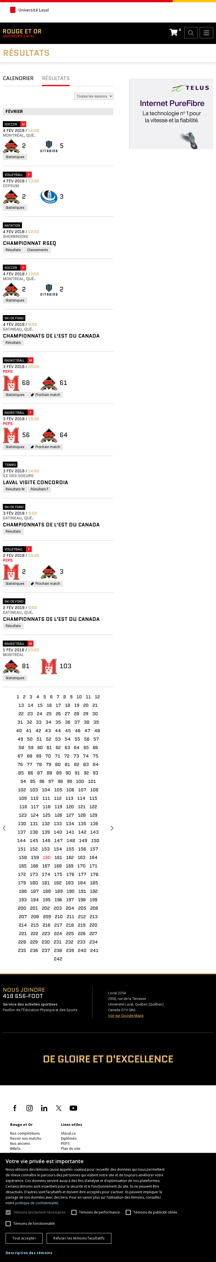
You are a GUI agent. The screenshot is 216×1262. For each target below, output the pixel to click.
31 (20, 722)
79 (48, 764)
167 (46, 866)
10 (79, 697)
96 (41, 781)
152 (34, 849)
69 (38, 756)
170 (81, 866)
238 (58, 950)
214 (23, 925)
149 (83, 840)
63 (67, 747)
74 (86, 756)
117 (35, 806)
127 (70, 815)
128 (82, 815)
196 (58, 899)
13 (21, 705)
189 (59, 891)
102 (22, 790)
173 (34, 874)
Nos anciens (20, 1143)
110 (35, 798)
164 (93, 857)
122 (93, 806)
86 (30, 773)
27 (67, 713)
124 (35, 815)
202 (46, 908)
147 (58, 840)
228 (22, 942)
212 (82, 916)
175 (58, 874)
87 (40, 773)
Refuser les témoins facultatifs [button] (78, 1238)
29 (85, 713)
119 (58, 806)
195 (47, 899)
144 (21, 840)
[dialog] (108, 1207)
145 (34, 840)
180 (34, 883)
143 (94, 832)
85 (21, 773)
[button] (29, 1253)
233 (81, 942)
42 (38, 730)
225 (70, 933)
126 (58, 815)
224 (58, 933)
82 (76, 764)
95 (32, 781)
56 (86, 739)
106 (70, 790)
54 (68, 739)
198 (82, 899)
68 (29, 756)
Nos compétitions (25, 1133)
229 (34, 942)
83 (86, 764)
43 (48, 730)
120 (70, 806)
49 (20, 739)
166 (34, 866)
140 (58, 832)
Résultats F (41, 489)
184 (82, 883)
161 (58, 857)
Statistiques (16, 157)
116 (23, 806)
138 (34, 832)
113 (69, 798)
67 (20, 756)
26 (58, 713)
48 (97, 730)
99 (69, 781)
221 (23, 933)
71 (57, 756)
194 (35, 899)
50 (30, 739)
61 (49, 747)
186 (23, 891)
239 (70, 950)
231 (58, 942)
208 (35, 916)
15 (40, 705)
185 (94, 883)
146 (46, 840)
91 (77, 773)
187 (35, 891)
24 (39, 713)
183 (70, 883)
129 (93, 815)
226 (82, 933)
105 (58, 790)
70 (48, 756)
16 (49, 705)
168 (58, 866)
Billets (15, 1148)
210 (59, 916)
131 (34, 823)
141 (70, 832)
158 (23, 857)
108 (94, 790)
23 (30, 713)
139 (46, 832)
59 (30, 747)
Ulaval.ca (68, 1133)
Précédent (4, 828)
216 (46, 925)
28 (76, 713)
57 (96, 739)
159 (35, 857)
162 (70, 857)
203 (58, 908)
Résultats (56, 78)
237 (46, 950)
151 (22, 849)
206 (94, 908)
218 (70, 925)
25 (49, 713)
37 (77, 722)
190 (71, 891)
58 (21, 747)
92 (86, 773)
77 (29, 764)
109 (23, 798)
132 (46, 823)
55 (77, 739)
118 (47, 806)
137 (22, 832)
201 (34, 908)
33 (39, 722)
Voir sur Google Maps (125, 1015)
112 (58, 798)
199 (93, 899)
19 (76, 705)
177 (82, 874)
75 (95, 756)
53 (58, 739)
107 (82, 790)
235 (22, 950)
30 (95, 713)
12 (97, 697)
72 (66, 756)
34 (48, 722)
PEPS (65, 1143)
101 (92, 781)
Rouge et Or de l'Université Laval (22, 33)
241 (94, 950)
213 (94, 916)
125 (47, 815)
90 (68, 773)
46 (77, 730)
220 (93, 925)
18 (67, 705)
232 (69, 942)
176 (70, 874)
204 (70, 908)
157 (94, 849)
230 (46, 942)
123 (23, 815)
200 (22, 908)
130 (22, 823)
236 (34, 950)
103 (34, 790)
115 (93, 798)
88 (49, 773)
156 (82, 849)
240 (82, 950)
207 (23, 916)
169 (69, 866)
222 (34, 933)
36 (67, 722)
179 (22, 883)
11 (88, 697)
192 (94, 891)
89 (59, 773)
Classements (39, 250)
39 (96, 722)
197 (70, 899)
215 (35, 925)
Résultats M (16, 489)
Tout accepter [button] (24, 1238)
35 (58, 722)
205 (82, 908)
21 (95, 705)
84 (96, 764)
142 (82, 832)
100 (80, 781)
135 (82, 823)
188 (47, 891)
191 (82, 891)
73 (76, 756)
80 (58, 764)
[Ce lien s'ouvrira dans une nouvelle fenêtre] (172, 115)
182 (58, 883)
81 (67, 764)
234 (93, 942)
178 (94, 874)
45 (68, 730)
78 (39, 764)
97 (51, 781)
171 (93, 866)
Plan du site (70, 1148)
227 (93, 933)
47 (87, 730)
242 (58, 959)
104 (46, 790)
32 (29, 722)
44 (58, 730)
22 (21, 713)
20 (86, 705)
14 (30, 705)
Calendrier (18, 78)
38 (86, 722)
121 (82, 806)
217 (58, 925)
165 (23, 866)
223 (46, 933)
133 (58, 823)
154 (58, 849)
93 (95, 773)
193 (23, 899)
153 (46, 849)
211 (70, 916)
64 (77, 747)
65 (86, 747)
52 (48, 739)
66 (95, 747)
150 (95, 840)
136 (94, 823)
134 (70, 823)
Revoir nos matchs (25, 1138)
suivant (112, 828)
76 (20, 764)
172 (22, 874)
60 (40, 747)
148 (71, 840)
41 (29, 730)
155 (70, 849)
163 (82, 857)
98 (60, 781)
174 (46, 874)
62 (58, 747)
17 (58, 705)
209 (47, 916)
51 (39, 739)
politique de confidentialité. (37, 1203)
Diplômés (69, 1138)
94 (23, 781)
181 (46, 883)
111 (46, 798)
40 (19, 730)
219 (82, 925)
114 (81, 798)
